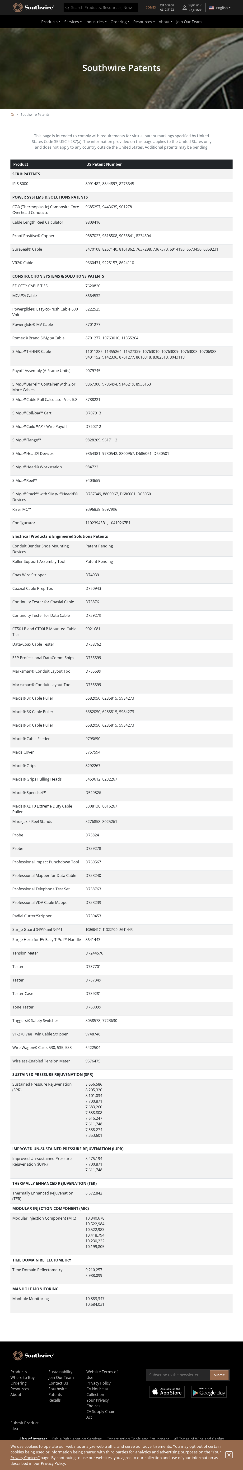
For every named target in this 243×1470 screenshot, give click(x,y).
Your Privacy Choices (97, 1403)
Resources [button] (142, 21)
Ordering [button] (119, 21)
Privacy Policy (53, 1463)
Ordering (18, 1383)
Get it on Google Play (209, 1392)
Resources (19, 1388)
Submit (219, 1375)
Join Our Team (189, 21)
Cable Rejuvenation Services (77, 1439)
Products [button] (49, 21)
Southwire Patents (57, 1391)
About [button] (164, 21)
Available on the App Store (167, 1392)
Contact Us (58, 1383)
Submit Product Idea (24, 1425)
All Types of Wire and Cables (199, 1439)
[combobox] (101, 7)
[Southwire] (33, 7)
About (15, 1394)
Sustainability (60, 1371)
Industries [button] (95, 21)
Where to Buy (22, 1377)
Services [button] (71, 21)
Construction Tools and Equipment (138, 1439)
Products (18, 1371)
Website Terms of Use (102, 1374)
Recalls (54, 1400)
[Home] (12, 114)
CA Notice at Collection (97, 1391)
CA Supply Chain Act (100, 1414)
